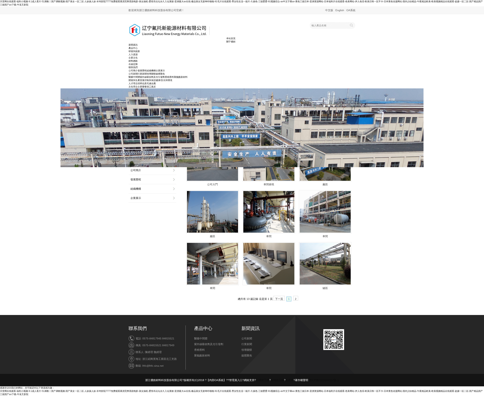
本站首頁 (230, 38)
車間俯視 (269, 184)
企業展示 (160, 70)
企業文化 (133, 57)
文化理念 (133, 86)
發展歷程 (142, 70)
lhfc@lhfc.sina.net (153, 365)
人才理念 (133, 83)
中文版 (329, 10)
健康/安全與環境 (164, 80)
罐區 (325, 288)
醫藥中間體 (134, 77)
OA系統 (350, 10)
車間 (268, 236)
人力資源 (133, 54)
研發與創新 (134, 51)
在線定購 (133, 64)
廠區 (325, 184)
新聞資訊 (133, 45)
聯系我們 (133, 67)
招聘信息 (142, 83)
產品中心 (133, 48)
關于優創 (230, 41)
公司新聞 (133, 73)
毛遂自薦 (151, 83)
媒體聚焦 (160, 73)
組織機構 (151, 70)
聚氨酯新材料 (181, 77)
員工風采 (151, 86)
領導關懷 (151, 73)
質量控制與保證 (148, 80)
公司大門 (212, 184)
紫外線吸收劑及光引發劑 (152, 77)
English (339, 10)
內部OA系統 (216, 380)
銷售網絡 (133, 61)
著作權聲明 (301, 380)
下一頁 (279, 298)
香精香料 (169, 77)
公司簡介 (133, 70)
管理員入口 (235, 380)
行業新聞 (142, 73)
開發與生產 (134, 80)
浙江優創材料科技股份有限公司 (163, 380)
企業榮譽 (142, 86)
